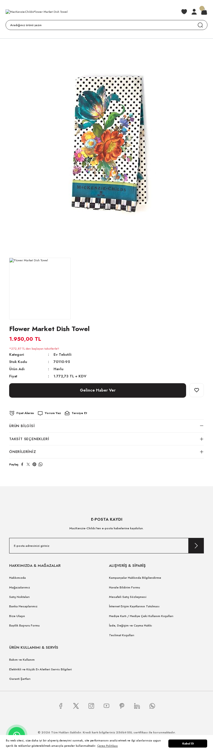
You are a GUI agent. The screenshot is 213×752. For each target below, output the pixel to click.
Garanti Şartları (20, 678)
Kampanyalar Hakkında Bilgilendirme (135, 577)
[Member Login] (194, 11)
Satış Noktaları (19, 597)
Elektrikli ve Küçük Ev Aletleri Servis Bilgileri (40, 669)
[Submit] (196, 545)
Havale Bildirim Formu (124, 587)
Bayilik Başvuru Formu (24, 625)
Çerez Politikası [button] (107, 745)
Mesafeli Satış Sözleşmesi (127, 597)
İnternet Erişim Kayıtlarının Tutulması (134, 606)
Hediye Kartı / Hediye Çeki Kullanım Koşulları (141, 616)
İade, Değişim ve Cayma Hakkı (130, 625)
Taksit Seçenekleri (29, 439)
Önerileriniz (22, 451)
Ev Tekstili (63, 354)
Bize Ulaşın (17, 616)
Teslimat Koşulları (121, 635)
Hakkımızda (17, 577)
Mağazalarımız (19, 587)
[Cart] (204, 11)
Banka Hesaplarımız (23, 606)
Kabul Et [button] (188, 743)
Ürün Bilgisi (22, 425)
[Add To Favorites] (196, 390)
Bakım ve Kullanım (22, 659)
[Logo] (37, 11)
